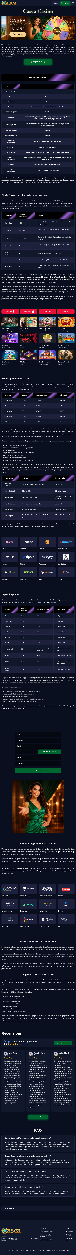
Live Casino (27, 311)
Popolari (9, 311)
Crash (46, 311)
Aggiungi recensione (63, 1043)
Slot (64, 311)
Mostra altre (38, 1117)
